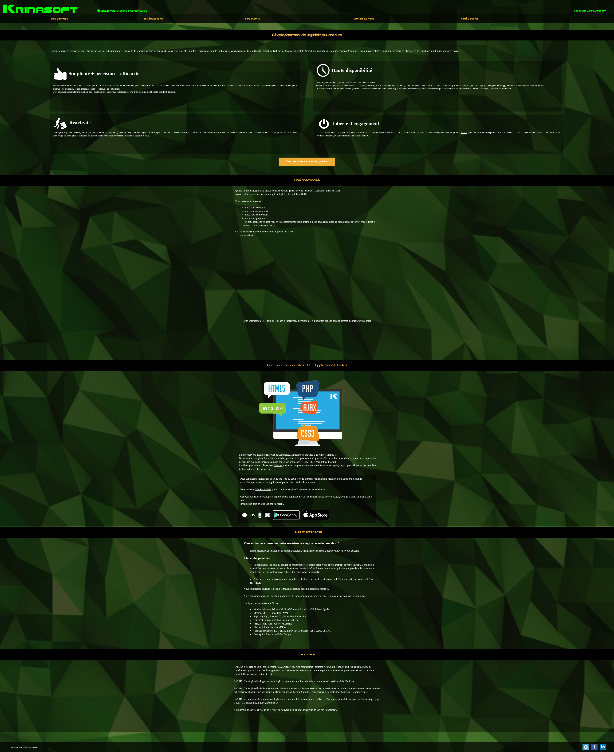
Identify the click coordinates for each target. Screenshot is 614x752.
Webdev (278, 465)
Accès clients (470, 19)
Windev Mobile (263, 489)
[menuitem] (60, 19)
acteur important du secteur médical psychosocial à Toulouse (323, 681)
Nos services (59, 19)
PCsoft (464, 132)
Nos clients (252, 19)
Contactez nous (364, 19)
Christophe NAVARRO (279, 666)
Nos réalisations (152, 19)
